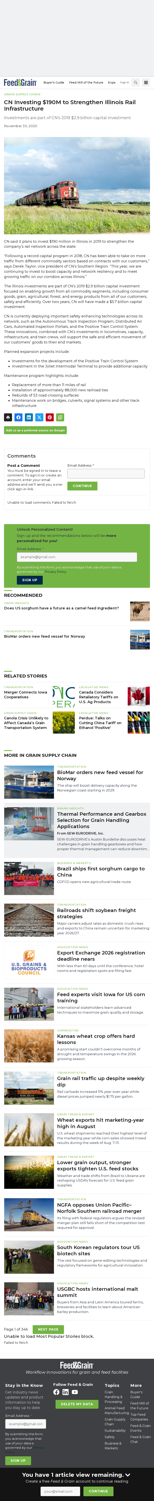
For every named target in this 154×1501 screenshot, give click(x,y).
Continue (98, 1491)
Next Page (48, 1329)
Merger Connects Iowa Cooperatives (25, 694)
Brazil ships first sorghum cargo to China (101, 872)
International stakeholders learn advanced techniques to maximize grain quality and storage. (100, 1010)
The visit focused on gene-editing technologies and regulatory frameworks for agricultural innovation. (102, 1262)
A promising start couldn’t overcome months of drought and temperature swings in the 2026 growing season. (98, 1054)
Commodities (68, 1030)
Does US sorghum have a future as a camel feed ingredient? (61, 608)
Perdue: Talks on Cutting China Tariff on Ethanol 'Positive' (100, 723)
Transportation (18, 631)
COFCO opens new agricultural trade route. (94, 882)
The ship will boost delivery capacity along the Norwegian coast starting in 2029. (97, 787)
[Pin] (50, 417)
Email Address (80, 465)
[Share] (18, 417)
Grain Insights (16, 603)
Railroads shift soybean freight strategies (96, 913)
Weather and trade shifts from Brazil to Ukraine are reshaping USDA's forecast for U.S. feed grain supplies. (101, 1180)
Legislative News (93, 687)
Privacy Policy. (56, 572)
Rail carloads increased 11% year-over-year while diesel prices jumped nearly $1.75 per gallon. (98, 1094)
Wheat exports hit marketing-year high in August (100, 1123)
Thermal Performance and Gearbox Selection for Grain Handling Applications (101, 820)
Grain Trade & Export (75, 1114)
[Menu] (146, 83)
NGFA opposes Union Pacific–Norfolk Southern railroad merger (99, 1208)
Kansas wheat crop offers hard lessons (96, 1039)
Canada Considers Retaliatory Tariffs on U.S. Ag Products (98, 697)
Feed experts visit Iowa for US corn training (101, 998)
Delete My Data (77, 1404)
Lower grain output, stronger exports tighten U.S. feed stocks (97, 1166)
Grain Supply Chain (22, 94)
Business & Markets (74, 863)
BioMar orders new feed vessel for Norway (44, 636)
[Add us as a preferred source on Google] (60, 417)
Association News (72, 947)
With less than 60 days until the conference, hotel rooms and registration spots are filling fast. (100, 968)
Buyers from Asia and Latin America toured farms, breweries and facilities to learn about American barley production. (100, 1307)
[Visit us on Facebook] (56, 1392)
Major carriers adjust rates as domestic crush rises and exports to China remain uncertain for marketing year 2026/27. (103, 928)
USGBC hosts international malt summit (97, 1292)
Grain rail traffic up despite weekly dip (100, 1081)
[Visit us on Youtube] (75, 1392)
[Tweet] (39, 417)
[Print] (8, 417)
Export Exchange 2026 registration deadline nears (101, 956)
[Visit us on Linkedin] (66, 1392)
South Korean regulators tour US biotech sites (98, 1250)
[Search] (136, 83)
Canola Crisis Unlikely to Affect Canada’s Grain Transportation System (26, 723)
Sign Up (29, 580)
